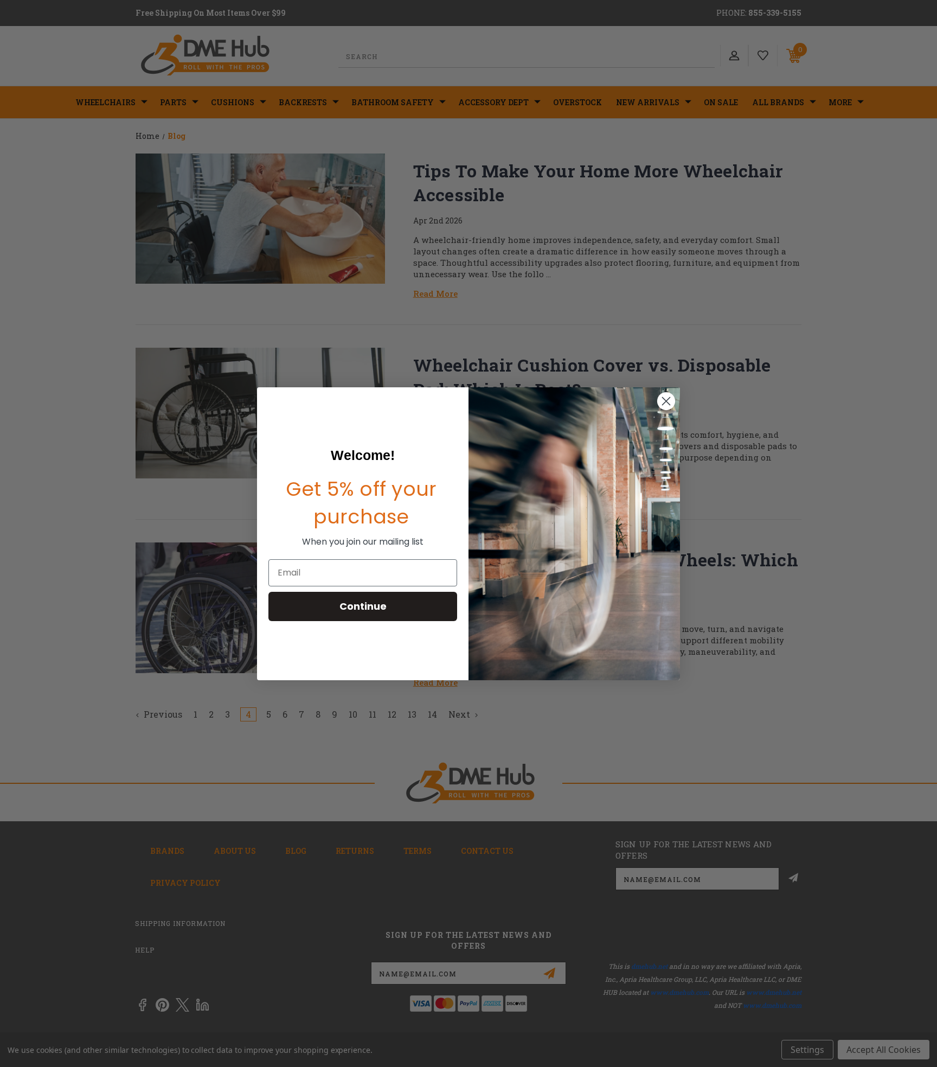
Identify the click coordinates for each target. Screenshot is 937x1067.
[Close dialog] (666, 401)
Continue (363, 606)
